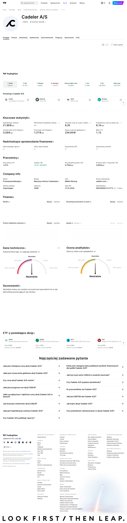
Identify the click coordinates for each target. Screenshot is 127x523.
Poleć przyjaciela (93, 441)
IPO (38, 477)
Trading (90, 453)
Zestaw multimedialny (66, 481)
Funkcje (62, 437)
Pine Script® (41, 491)
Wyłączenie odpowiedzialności (69, 498)
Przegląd (62, 449)
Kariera (62, 479)
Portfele (39, 482)
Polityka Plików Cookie (66, 502)
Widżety (109, 437)
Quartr (28, 463)
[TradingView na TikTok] (26, 442)
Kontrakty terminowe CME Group (70, 461)
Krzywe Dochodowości (44, 484)
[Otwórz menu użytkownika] (109, 3)
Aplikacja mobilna (42, 496)
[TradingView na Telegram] (23, 442)
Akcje (39, 443)
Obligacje (40, 447)
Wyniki (39, 473)
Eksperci (90, 465)
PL (104, 3)
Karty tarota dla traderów (67, 489)
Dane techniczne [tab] (47, 37)
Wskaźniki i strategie (94, 463)
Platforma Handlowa (113, 445)
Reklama (109, 451)
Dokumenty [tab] (23, 37)
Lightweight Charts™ (113, 441)
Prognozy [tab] (58, 37)
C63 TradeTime (64, 491)
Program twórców (93, 443)
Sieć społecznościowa (94, 437)
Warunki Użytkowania (66, 496)
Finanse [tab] (14, 37)
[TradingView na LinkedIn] (19, 442)
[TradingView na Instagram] (15, 442)
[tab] (49, 201)
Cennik (62, 439)
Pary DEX (40, 453)
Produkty (44, 3)
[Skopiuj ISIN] (115, 188)
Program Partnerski (112, 455)
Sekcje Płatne (92, 469)
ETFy (38, 445)
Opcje (39, 486)
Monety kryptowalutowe (44, 449)
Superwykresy (41, 437)
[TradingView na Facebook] (8, 442)
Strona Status (64, 511)
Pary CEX (40, 451)
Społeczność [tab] (34, 37)
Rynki (65, 3)
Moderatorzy (92, 447)
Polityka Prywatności (66, 500)
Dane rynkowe (64, 441)
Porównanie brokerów (66, 453)
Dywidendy (40, 475)
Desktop (39, 498)
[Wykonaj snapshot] (103, 44)
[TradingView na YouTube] (11, 442)
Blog (61, 475)
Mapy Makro (41, 489)
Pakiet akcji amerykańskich (68, 465)
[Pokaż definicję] (19, 123)
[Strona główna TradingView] (4, 3)
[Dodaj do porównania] (27, 99)
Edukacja (90, 455)
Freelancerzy (92, 467)
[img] (43, 22)
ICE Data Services (25, 451)
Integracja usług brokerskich (115, 453)
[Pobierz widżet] (107, 44)
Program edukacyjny (113, 457)
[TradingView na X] (4, 442)
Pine (38, 455)
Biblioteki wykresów (113, 439)
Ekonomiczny (41, 470)
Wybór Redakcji (92, 457)
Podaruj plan (63, 443)
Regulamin (91, 445)
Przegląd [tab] (6, 37)
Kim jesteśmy (64, 470)
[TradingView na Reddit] (30, 442)
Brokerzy (73, 3)
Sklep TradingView (65, 486)
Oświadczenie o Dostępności (68, 505)
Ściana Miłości (92, 439)
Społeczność (55, 3)
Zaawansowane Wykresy (114, 443)
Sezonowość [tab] (69, 37)
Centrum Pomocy (65, 477)
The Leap (63, 455)
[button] (49, 3)
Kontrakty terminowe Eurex (68, 463)
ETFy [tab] (77, 37)
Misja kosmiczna (65, 473)
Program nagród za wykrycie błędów (71, 509)
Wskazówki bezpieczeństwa (68, 507)
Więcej (82, 3)
